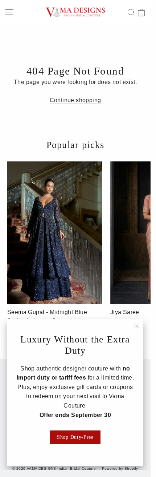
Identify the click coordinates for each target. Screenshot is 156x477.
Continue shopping (75, 100)
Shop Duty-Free (75, 437)
